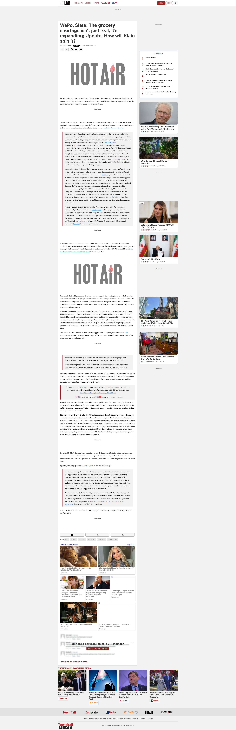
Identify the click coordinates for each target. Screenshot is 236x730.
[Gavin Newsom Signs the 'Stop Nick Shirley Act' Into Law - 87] (72, 680)
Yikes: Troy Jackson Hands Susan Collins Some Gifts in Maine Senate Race (133, 694)
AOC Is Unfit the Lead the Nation (156, 75)
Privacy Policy (127, 718)
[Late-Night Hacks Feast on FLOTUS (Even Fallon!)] (158, 212)
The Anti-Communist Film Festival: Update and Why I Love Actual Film (157, 322)
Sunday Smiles (151, 58)
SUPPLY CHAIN (112, 540)
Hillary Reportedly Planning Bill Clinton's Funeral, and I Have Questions (162, 694)
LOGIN (169, 3)
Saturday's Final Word (151, 259)
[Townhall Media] (65, 726)
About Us (86, 718)
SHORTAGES (101, 540)
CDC (66, 540)
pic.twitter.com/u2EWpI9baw (105, 393)
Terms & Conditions (118, 718)
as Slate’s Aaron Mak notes (113, 128)
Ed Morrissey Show (94, 718)
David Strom (145, 362)
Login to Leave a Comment (98, 649)
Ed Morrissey (66, 45)
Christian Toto (146, 230)
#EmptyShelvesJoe (112, 387)
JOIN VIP (161, 3)
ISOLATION (82, 540)
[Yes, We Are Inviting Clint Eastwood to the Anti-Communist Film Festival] (158, 113)
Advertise (109, 718)
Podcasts (78, 3)
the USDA (115, 197)
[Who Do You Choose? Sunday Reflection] (158, 148)
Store (96, 3)
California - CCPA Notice (146, 718)
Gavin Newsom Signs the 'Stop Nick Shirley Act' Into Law (71, 693)
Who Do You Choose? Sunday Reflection (154, 162)
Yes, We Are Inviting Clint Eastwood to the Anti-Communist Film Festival (157, 127)
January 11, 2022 (117, 397)
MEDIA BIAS (91, 540)
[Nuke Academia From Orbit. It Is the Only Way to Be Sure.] (158, 343)
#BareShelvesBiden (87, 393)
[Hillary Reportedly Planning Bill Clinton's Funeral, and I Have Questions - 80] (164, 680)
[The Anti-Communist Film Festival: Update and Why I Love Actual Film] (158, 308)
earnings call (96, 210)
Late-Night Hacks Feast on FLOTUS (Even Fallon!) (157, 226)
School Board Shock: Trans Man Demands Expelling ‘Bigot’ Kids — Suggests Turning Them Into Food (103, 695)
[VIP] (114, 3)
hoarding (76, 224)
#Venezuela (83, 387)
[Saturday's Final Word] (158, 246)
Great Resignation (109, 142)
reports (76, 145)
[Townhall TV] (106, 3)
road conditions (81, 221)
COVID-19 (73, 540)
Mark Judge (144, 132)
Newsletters (103, 718)
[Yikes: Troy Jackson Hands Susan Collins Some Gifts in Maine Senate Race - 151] (133, 680)
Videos (88, 3)
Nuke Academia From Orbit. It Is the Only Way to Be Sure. (157, 357)
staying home (120, 159)
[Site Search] (175, 3)
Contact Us (135, 718)
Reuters (104, 174)
